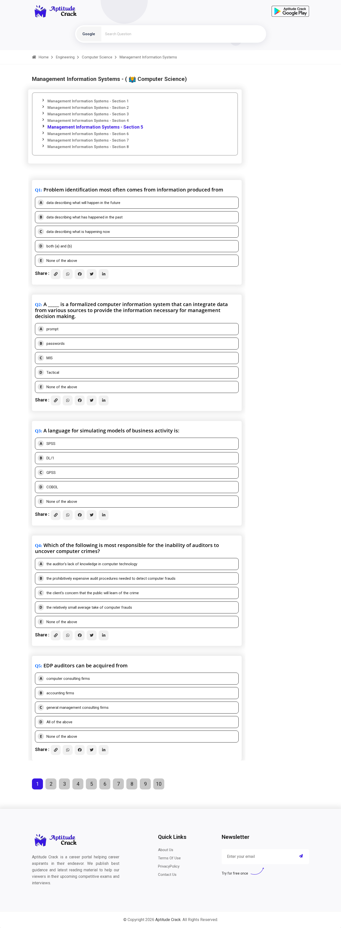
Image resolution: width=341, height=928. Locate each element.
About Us (165, 850)
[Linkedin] (104, 274)
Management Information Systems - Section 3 (88, 114)
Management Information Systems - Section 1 (88, 101)
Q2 (38, 304)
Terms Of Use (169, 858)
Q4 (38, 545)
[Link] (56, 274)
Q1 (38, 189)
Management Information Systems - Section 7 (88, 140)
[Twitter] (92, 274)
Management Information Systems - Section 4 (88, 120)
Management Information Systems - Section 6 (88, 134)
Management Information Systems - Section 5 (95, 127)
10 (159, 784)
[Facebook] (80, 274)
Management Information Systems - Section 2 (88, 107)
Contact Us (167, 874)
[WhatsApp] (68, 274)
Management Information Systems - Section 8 (88, 147)
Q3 (38, 430)
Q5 (38, 665)
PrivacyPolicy (168, 866)
